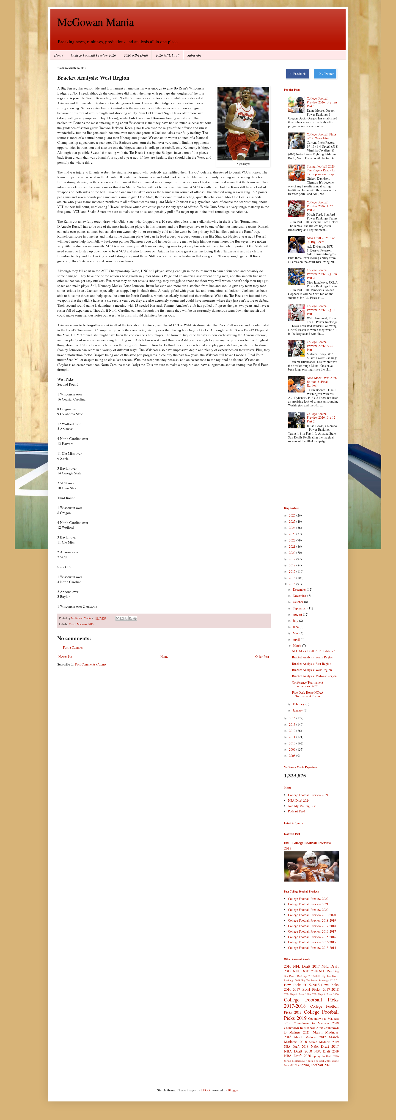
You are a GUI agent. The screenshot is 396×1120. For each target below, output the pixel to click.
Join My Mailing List (302, 806)
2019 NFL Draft (322, 971)
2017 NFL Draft (325, 966)
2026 (292, 515)
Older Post (262, 656)
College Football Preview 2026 (93, 55)
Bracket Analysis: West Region (312, 670)
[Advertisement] (307, 475)
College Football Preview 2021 (308, 904)
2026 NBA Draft (136, 55)
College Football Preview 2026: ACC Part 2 (320, 206)
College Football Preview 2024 (308, 795)
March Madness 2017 (310, 1037)
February (299, 704)
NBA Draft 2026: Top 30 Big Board (321, 240)
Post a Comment (73, 647)
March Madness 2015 (81, 624)
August (298, 614)
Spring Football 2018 (319, 1060)
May (296, 633)
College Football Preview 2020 (308, 909)
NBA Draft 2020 (297, 1055)
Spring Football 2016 (326, 1056)
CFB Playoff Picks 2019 (297, 994)
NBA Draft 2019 (326, 1051)
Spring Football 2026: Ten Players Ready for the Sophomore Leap (321, 170)
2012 (292, 730)
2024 (292, 527)
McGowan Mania (95, 21)
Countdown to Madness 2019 (316, 1023)
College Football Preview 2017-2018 (312, 926)
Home (58, 55)
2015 (292, 584)
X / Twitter (325, 73)
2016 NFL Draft (297, 966)
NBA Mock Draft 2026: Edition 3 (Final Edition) (322, 382)
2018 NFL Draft (297, 971)
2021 (292, 546)
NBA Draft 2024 (299, 800)
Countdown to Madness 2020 (303, 1027)
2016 (292, 578)
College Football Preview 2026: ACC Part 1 (320, 346)
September (300, 608)
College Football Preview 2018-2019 (312, 920)
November (300, 595)
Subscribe (194, 55)
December (300, 589)
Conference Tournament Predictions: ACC (307, 684)
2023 (292, 534)
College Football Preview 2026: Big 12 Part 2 (321, 417)
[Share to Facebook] (130, 618)
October (298, 602)
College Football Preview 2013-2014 (312, 947)
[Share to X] (126, 618)
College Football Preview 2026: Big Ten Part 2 (322, 274)
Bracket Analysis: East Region (311, 663)
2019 (292, 559)
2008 (292, 755)
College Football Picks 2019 (311, 1014)
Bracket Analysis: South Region (312, 657)
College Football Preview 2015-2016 (312, 937)
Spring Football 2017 (295, 1060)
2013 (292, 724)
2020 (292, 552)
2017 (292, 571)
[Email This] (117, 618)
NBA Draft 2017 (325, 1046)
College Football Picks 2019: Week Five (321, 136)
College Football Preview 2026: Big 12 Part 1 (321, 310)
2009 (292, 749)
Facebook (298, 73)
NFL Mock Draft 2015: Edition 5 (314, 651)
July (296, 620)
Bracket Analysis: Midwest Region (314, 676)
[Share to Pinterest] (135, 618)
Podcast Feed (296, 811)
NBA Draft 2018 (298, 1051)
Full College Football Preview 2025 (307, 845)
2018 (292, 565)
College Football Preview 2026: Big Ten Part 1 (322, 102)
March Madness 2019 (324, 1042)
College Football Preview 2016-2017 (312, 931)
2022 (292, 540)
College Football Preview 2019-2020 (312, 915)
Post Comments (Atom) (90, 664)
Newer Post (65, 656)
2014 (292, 718)
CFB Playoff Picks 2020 (325, 994)
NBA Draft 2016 (296, 1046)
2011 (292, 737)
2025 (292, 521)
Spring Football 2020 (315, 1064)
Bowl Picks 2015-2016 (301, 984)
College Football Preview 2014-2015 (312, 942)
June (296, 627)
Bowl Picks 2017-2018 (320, 989)
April (297, 639)
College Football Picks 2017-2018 (311, 1002)
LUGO (205, 1090)
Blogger (233, 1090)
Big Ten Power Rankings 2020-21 (320, 980)
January (298, 710)
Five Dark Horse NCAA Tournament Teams (307, 694)
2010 (292, 743)
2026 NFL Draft (167, 55)
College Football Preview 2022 (308, 898)
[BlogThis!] (122, 618)
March (297, 645)
